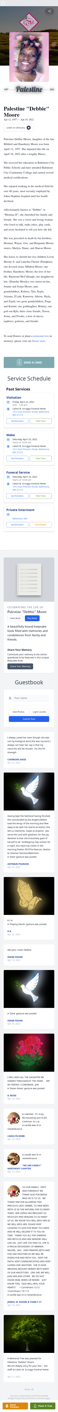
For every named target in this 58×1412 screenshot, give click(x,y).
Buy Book (32, 618)
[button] (29, 791)
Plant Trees (40, 421)
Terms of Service (37, 1398)
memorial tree (41, 336)
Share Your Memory (20, 666)
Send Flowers (40, 524)
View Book (15, 618)
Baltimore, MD (20, 518)
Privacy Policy (20, 1398)
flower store (38, 341)
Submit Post (29, 718)
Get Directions (17, 421)
